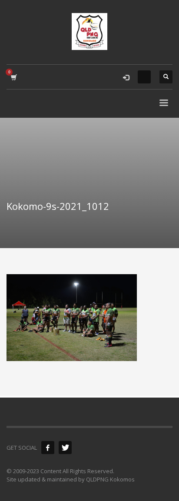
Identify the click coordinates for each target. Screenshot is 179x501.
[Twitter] (65, 447)
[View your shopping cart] (13, 77)
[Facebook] (47, 447)
